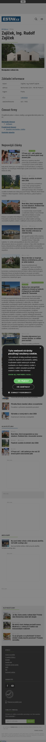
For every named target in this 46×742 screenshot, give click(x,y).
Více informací (25, 370)
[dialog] (23, 371)
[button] (23, 374)
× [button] (40, 348)
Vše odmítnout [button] (23, 387)
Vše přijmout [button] (23, 381)
